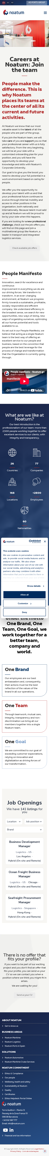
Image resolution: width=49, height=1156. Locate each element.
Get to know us (11, 1026)
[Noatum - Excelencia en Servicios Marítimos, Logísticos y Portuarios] (13, 12)
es (8, 3)
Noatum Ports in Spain (15, 1046)
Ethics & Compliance (14, 1073)
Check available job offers (24, 248)
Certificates (10, 1094)
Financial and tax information (18, 1136)
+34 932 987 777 (9, 1120)
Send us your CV (24, 995)
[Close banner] (45, 541)
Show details (34, 586)
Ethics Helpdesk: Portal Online (18, 1098)
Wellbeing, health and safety (17, 1082)
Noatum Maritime (13, 1038)
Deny (24, 612)
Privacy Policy (15, 1151)
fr (12, 3)
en (4, 3)
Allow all (24, 594)
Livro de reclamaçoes (30, 1151)
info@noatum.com (16, 1123)
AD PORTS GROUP (36, 2)
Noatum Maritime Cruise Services (20, 1062)
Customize (23, 603)
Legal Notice (39, 1149)
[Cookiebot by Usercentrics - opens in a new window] (30, 541)
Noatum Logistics (13, 1042)
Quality (8, 1090)
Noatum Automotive (14, 1058)
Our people (10, 1078)
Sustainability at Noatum (16, 1086)
